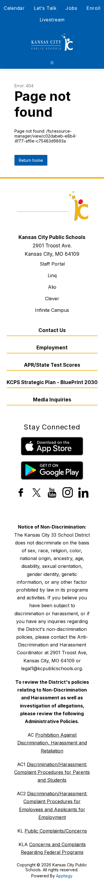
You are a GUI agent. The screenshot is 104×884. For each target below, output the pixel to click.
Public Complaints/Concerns (56, 831)
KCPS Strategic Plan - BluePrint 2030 (52, 382)
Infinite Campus (52, 310)
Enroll (93, 8)
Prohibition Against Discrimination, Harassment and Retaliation (52, 742)
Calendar (14, 8)
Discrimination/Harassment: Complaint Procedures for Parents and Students (52, 772)
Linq (52, 275)
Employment (52, 348)
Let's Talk (45, 8)
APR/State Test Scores (52, 365)
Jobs (71, 8)
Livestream (52, 20)
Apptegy (64, 875)
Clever (52, 298)
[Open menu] (52, 63)
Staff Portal (52, 264)
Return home (31, 160)
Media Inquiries (52, 400)
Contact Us (52, 330)
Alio (52, 287)
